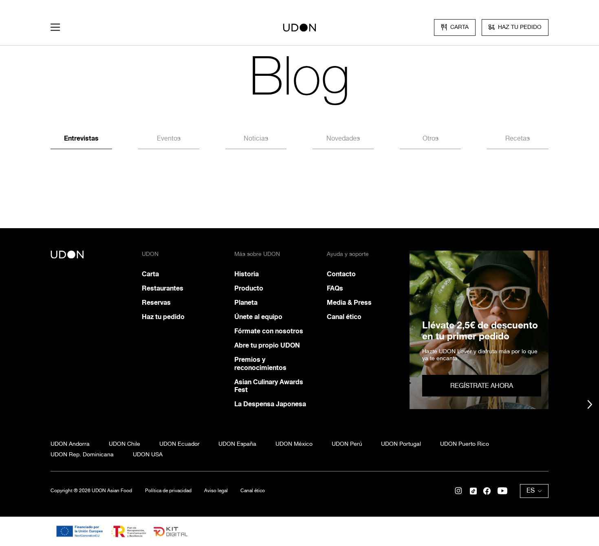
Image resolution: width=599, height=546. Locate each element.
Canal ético (344, 317)
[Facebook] (487, 491)
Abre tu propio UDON (267, 345)
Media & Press (349, 302)
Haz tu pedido (163, 317)
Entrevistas (81, 138)
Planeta (246, 302)
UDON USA (148, 454)
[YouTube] (502, 490)
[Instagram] (458, 490)
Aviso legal (216, 490)
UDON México (294, 443)
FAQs (335, 288)
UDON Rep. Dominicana (82, 454)
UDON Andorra (70, 443)
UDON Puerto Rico (464, 443)
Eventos (169, 138)
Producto (248, 288)
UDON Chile (124, 443)
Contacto (341, 274)
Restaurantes (162, 288)
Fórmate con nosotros (268, 331)
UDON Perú (347, 443)
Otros (430, 138)
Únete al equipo (258, 317)
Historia (246, 274)
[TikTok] (473, 491)
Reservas (156, 302)
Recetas (517, 138)
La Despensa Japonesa (270, 404)
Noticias (256, 138)
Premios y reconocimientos (260, 363)
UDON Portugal (401, 443)
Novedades (343, 138)
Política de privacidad (168, 490)
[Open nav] (55, 27)
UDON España (237, 443)
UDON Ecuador (179, 443)
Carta (150, 274)
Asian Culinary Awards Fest (268, 386)
